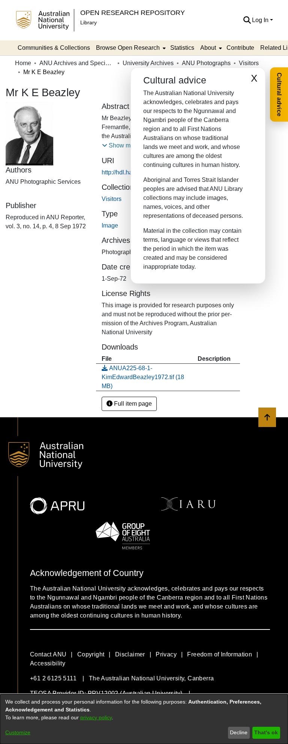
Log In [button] (261, 20)
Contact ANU (48, 654)
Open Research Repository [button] (132, 12)
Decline (239, 732)
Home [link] (23, 63)
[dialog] (144, 719)
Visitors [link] (249, 63)
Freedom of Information (219, 654)
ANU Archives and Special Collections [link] (76, 63)
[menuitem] (130, 47)
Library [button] (88, 22)
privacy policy (96, 717)
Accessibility (47, 663)
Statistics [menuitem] (182, 48)
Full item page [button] (132, 403)
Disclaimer (130, 654)
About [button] (208, 48)
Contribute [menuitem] (240, 48)
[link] (112, 199)
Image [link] (110, 225)
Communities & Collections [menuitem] (54, 48)
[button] (247, 20)
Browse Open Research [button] (128, 48)
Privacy (166, 654)
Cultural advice (279, 94)
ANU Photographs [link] (206, 63)
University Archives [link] (148, 63)
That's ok (266, 732)
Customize (17, 732)
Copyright (91, 654)
